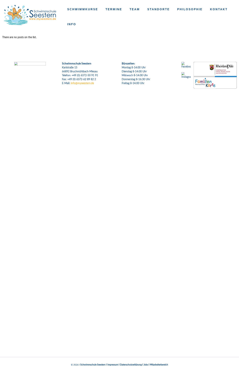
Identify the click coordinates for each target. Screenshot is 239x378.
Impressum (112, 365)
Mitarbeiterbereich (159, 365)
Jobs (146, 365)
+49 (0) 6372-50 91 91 (85, 75)
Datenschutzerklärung (131, 365)
